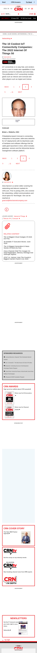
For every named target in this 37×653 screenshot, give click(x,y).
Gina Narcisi (7, 57)
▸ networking (22, 34)
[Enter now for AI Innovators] (10, 404)
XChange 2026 (15, 18)
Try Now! (29, 2)
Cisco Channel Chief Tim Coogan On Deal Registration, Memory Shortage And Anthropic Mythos (18, 252)
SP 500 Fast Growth (26, 18)
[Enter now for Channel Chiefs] (10, 417)
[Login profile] (35, 14)
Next (20, 92)
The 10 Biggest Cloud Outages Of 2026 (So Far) (18, 238)
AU (11, 8)
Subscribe (7, 630)
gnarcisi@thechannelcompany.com (14, 200)
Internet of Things (19, 216)
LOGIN (31, 14)
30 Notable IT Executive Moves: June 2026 (17, 242)
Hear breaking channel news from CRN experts (18, 572)
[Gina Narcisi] (6, 180)
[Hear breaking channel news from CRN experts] (10, 580)
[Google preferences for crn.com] (9, 62)
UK (29, 8)
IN (8, 8)
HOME (4, 34)
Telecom (6, 218)
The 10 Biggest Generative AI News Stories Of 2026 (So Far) (16, 247)
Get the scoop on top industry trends (15, 557)
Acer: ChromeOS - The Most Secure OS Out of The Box (18, 362)
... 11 (11, 92)
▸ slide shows (11, 34)
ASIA (5, 8)
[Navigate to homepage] (18, 11)
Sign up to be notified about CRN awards (17, 389)
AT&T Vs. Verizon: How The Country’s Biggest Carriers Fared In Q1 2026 (17, 258)
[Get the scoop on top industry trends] (10, 565)
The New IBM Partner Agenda (10, 532)
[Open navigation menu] (3, 14)
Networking (6, 38)
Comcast (15, 218)
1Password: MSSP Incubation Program (14, 377)
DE (26, 8)
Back (7, 87)
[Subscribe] (23, 634)
